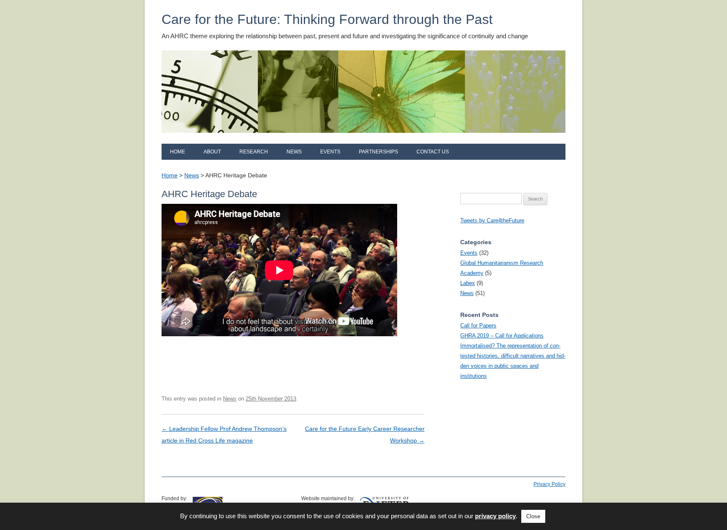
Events (330, 152)
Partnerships (378, 152)
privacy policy (495, 516)
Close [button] (533, 516)
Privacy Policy (549, 484)
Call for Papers (478, 325)
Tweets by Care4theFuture (492, 220)
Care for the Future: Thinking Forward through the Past (327, 19)
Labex (467, 283)
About (212, 152)
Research (253, 152)
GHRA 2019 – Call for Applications (502, 335)
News (294, 152)
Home (177, 152)
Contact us (433, 152)
